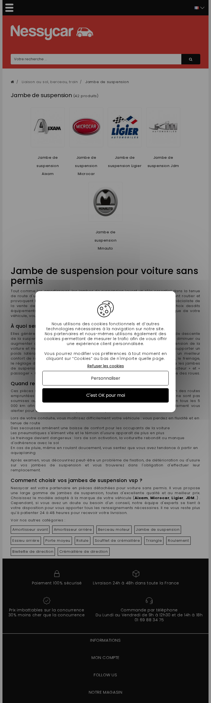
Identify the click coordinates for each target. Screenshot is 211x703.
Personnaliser (105, 378)
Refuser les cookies (105, 365)
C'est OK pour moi (105, 395)
